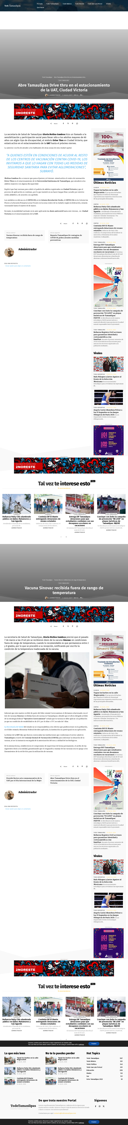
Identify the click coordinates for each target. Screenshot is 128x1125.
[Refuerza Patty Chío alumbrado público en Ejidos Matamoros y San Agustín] (16, 504)
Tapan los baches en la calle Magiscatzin (27, 1059)
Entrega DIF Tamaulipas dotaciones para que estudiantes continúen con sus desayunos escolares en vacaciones (80, 521)
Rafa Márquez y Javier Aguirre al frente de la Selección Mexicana (107, 379)
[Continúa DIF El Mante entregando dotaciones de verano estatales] (48, 504)
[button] (122, 6)
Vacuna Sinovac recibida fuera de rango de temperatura (24, 236)
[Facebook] (63, 124)
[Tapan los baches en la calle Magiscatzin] (10, 1061)
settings (81, 1123)
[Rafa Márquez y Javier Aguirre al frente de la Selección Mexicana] (109, 364)
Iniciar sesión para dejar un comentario (18, 266)
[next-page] (66, 537)
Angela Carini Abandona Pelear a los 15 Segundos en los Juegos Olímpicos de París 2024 (108, 412)
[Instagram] (99, 1106)
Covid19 (96, 187)
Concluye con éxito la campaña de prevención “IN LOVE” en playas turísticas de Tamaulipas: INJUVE (111, 519)
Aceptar (93, 1122)
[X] (68, 124)
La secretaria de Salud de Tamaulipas (23, 134)
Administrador (55, 95)
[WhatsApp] (77, 124)
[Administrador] (46, 95)
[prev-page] (61, 537)
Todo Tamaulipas (47, 77)
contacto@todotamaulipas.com (65, 1113)
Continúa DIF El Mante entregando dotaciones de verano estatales (108, 228)
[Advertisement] (64, 26)
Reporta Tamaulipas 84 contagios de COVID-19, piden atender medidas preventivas (66, 237)
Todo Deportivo (99, 374)
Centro (96, 204)
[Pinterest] (72, 124)
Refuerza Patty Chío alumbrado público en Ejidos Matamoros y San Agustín (109, 209)
